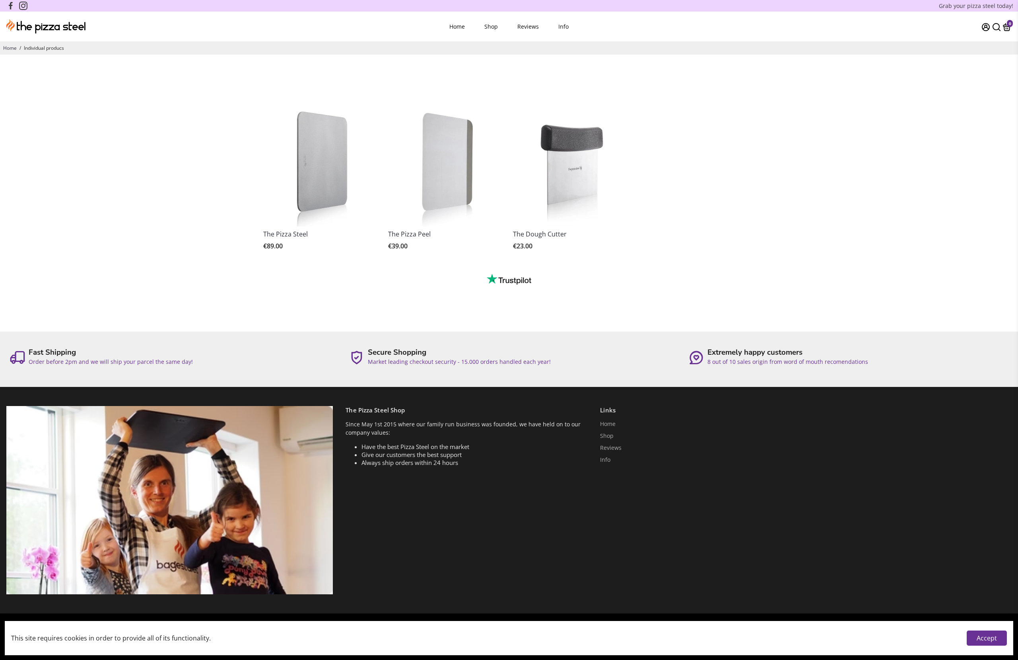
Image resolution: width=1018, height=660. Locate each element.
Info (563, 26)
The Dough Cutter (540, 234)
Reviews (528, 26)
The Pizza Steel (285, 234)
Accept (987, 638)
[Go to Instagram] (23, 6)
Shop (491, 26)
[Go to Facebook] (10, 6)
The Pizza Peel (409, 234)
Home (457, 26)
